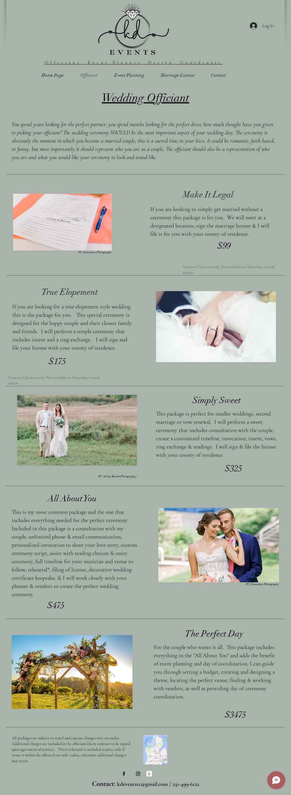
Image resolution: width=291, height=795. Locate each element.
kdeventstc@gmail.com (142, 784)
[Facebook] (124, 774)
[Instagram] (138, 774)
